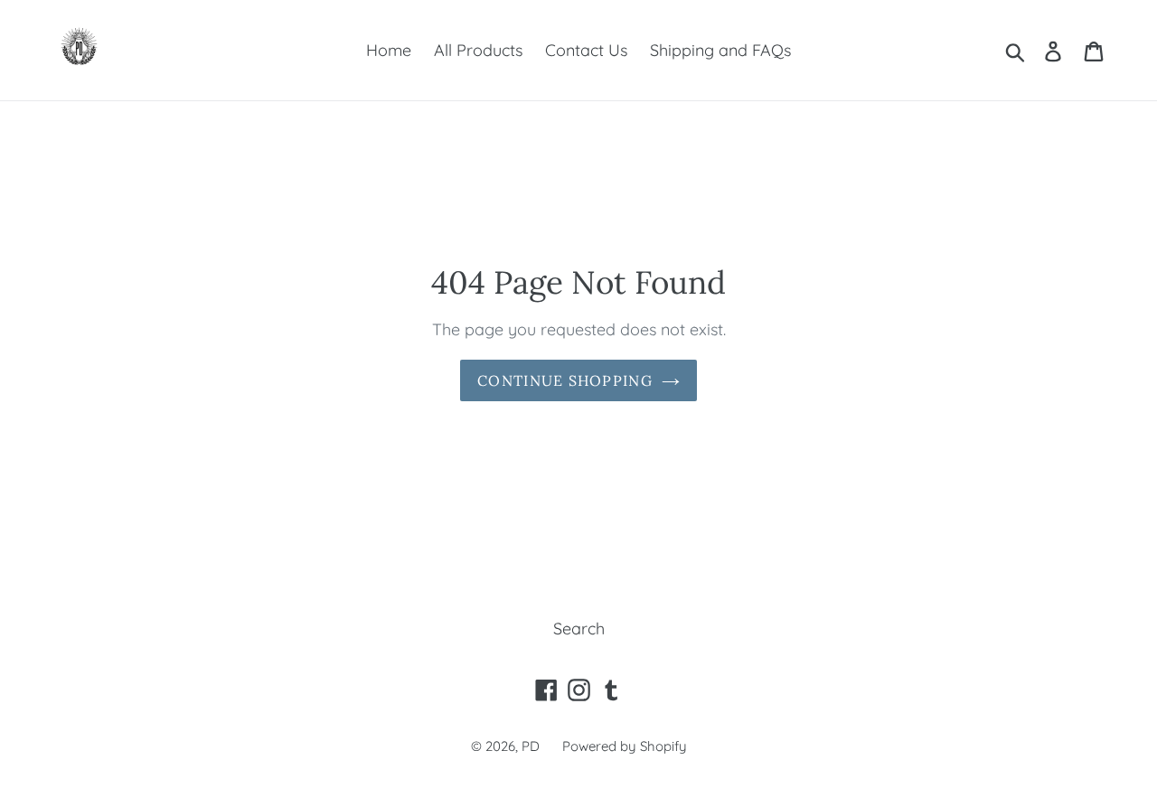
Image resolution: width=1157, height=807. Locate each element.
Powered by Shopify (624, 746)
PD (531, 746)
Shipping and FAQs (720, 50)
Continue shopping (565, 380)
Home (388, 50)
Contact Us (586, 50)
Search (579, 628)
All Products (478, 50)
